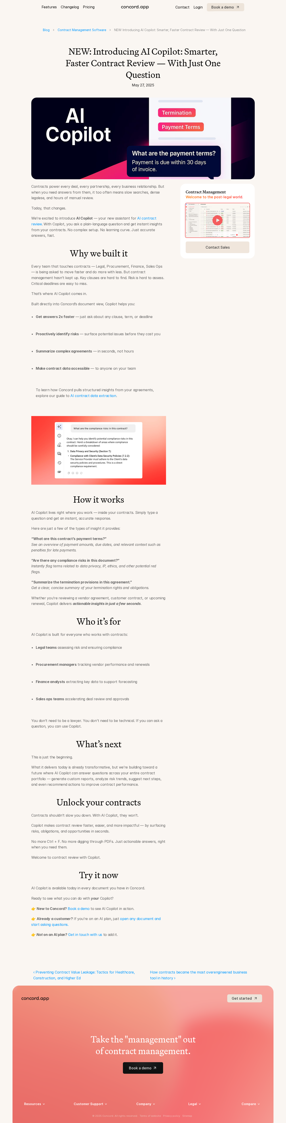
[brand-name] (135, 7)
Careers (142, 1112)
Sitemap (187, 1115)
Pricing (89, 7)
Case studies (33, 1112)
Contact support (86, 1118)
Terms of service (200, 1118)
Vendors (248, 1110)
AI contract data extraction (93, 395)
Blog (46, 30)
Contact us (144, 1118)
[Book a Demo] (217, 220)
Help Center (82, 1112)
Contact (182, 7)
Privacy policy (198, 1112)
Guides (29, 1118)
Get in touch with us (85, 934)
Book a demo (78, 908)
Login (198, 7)
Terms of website (150, 1115)
